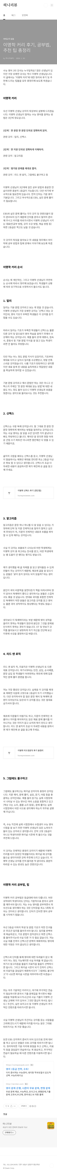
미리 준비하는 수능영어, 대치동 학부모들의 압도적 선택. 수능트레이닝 (28, 1074)
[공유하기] (11, 1106)
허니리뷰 (10, 5)
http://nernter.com (14, 1084)
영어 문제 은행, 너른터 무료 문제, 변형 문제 (28, 1088)
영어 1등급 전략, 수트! (17, 1068)
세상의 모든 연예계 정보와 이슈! (15, 1127)
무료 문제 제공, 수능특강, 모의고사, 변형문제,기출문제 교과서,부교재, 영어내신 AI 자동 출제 (28, 1093)
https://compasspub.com (17, 1065)
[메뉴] (52, 5)
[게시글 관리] (14, 1106)
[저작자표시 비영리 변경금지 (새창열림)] (32, 1106)
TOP (52, 1165)
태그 (14, 15)
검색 (46, 5)
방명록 (25, 15)
